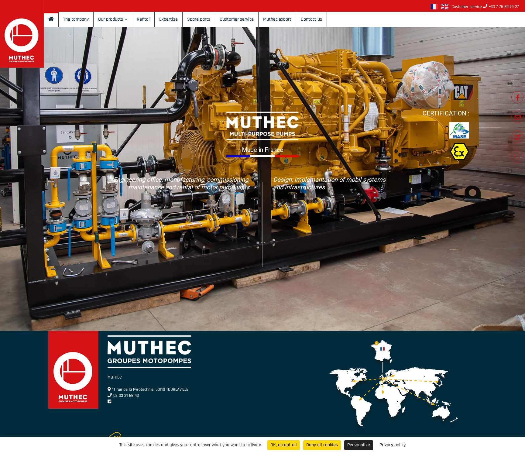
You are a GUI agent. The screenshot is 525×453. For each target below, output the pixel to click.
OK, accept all (283, 445)
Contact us (311, 19)
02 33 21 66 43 (126, 395)
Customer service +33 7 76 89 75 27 (485, 6)
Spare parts (198, 19)
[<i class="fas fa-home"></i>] (51, 19)
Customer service (237, 19)
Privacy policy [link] (392, 445)
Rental (143, 19)
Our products (111, 19)
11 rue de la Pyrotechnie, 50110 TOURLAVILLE (150, 389)
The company (76, 19)
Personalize (358, 445)
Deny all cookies (322, 445)
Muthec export (277, 19)
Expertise (168, 19)
